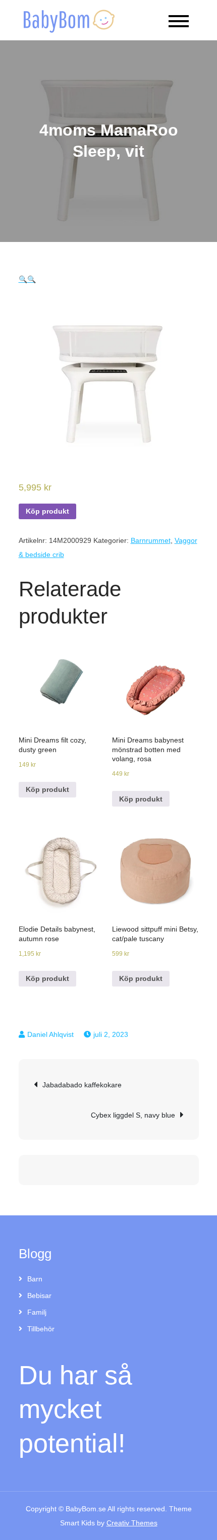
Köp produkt (47, 511)
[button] (23, 279)
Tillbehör (41, 1329)
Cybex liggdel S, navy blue (133, 1115)
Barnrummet (151, 540)
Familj (36, 1312)
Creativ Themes (131, 1523)
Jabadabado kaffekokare (82, 1085)
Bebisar (39, 1295)
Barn (34, 1279)
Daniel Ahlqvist (50, 1034)
